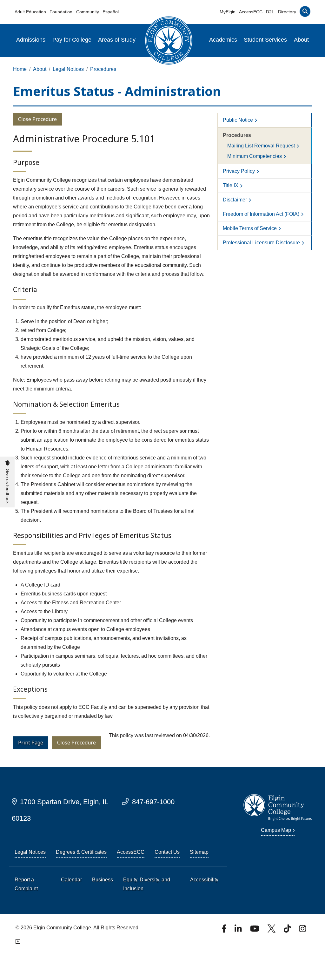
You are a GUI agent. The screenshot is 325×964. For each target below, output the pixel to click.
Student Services (265, 40)
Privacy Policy (239, 171)
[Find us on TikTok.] (287, 930)
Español (111, 11)
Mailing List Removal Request (261, 145)
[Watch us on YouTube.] (255, 930)
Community (87, 11)
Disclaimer (235, 199)
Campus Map (276, 830)
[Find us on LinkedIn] (238, 930)
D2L (270, 11)
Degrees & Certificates (81, 852)
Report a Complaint (26, 884)
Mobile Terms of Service (250, 228)
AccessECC (250, 11)
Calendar (71, 879)
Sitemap (199, 852)
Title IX (230, 185)
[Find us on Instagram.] (302, 930)
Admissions (30, 40)
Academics (223, 40)
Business (102, 879)
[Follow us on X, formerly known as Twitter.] (272, 930)
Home (20, 69)
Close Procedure (37, 119)
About (301, 40)
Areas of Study (117, 40)
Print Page (30, 742)
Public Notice (238, 120)
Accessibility (204, 879)
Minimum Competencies (254, 156)
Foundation (61, 11)
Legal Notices (68, 69)
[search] (305, 13)
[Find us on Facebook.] (224, 930)
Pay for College (71, 40)
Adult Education (30, 11)
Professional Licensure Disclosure (261, 242)
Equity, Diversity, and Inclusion (146, 884)
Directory (287, 11)
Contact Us (167, 852)
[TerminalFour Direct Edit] (17, 941)
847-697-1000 (153, 802)
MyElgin (227, 11)
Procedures (103, 69)
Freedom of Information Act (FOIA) (261, 214)
